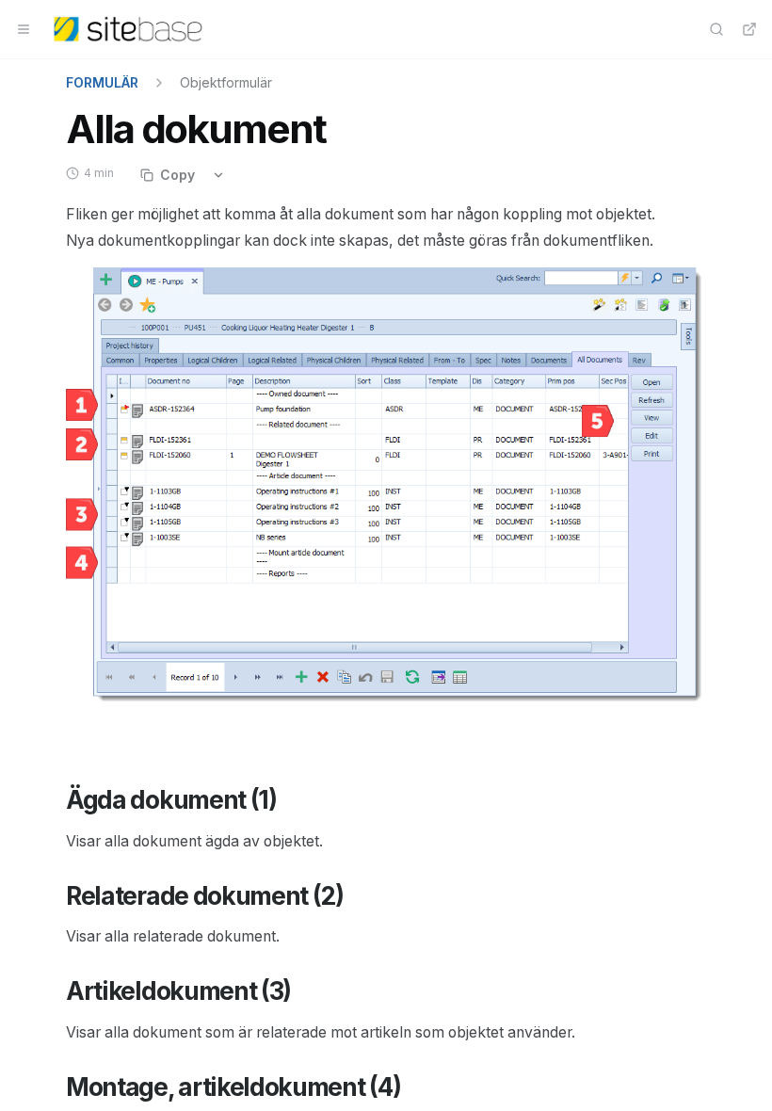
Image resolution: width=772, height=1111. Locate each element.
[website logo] (128, 29)
